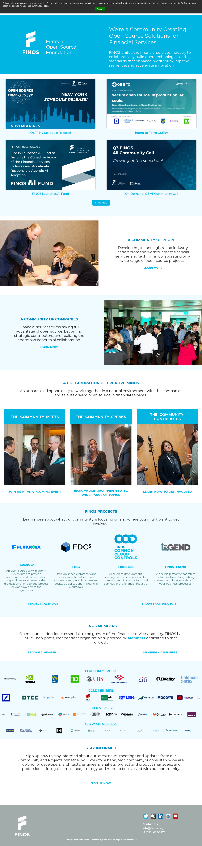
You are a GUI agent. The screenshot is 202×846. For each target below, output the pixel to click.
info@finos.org (153, 828)
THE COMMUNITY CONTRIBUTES (167, 416)
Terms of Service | (82, 840)
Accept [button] (100, 8)
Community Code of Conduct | (105, 840)
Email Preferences (127, 840)
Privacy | (70, 840)
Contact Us (150, 824)
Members (136, 638)
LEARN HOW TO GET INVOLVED (167, 491)
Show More (101, 202)
